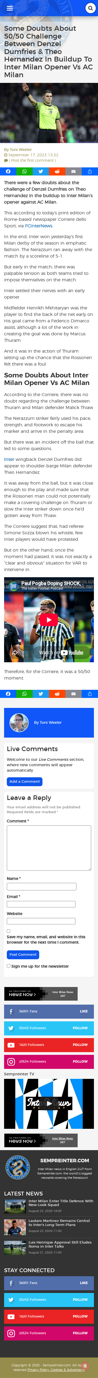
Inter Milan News (62, 1138)
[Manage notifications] (85, 1366)
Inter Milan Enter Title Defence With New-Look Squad (61, 1203)
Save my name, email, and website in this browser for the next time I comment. (46, 939)
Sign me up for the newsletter (39, 966)
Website (14, 914)
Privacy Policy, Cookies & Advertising (56, 1370)
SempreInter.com (64, 1161)
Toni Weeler (21, 150)
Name (14, 879)
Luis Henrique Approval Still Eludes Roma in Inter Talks (60, 1244)
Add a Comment (25, 781)
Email (13, 897)
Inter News (63, 992)
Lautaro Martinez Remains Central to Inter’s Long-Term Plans (59, 1223)
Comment (18, 821)
